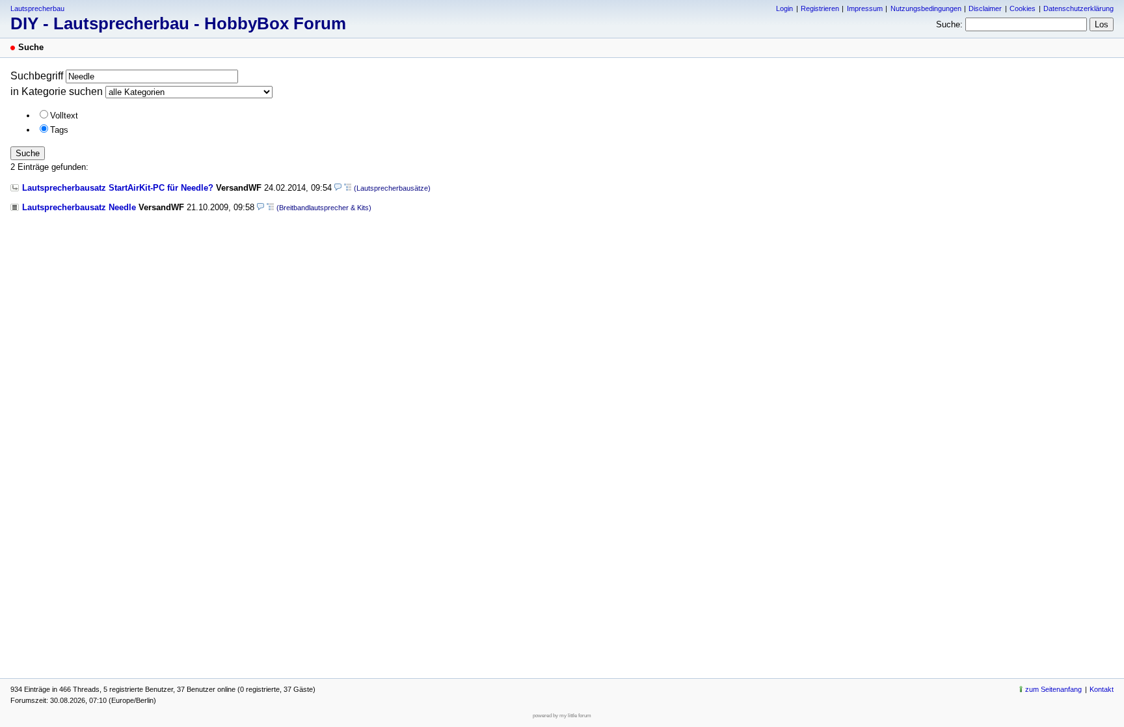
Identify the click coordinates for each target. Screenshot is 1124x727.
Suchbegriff (36, 75)
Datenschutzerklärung (1078, 8)
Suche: (949, 24)
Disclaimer (985, 8)
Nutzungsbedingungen (925, 8)
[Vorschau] (337, 188)
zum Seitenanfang (1053, 689)
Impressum (865, 8)
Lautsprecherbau (37, 8)
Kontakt (1102, 689)
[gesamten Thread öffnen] (347, 188)
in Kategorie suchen (56, 91)
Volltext (64, 115)
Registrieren (820, 8)
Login (784, 8)
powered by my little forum (562, 716)
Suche (28, 153)
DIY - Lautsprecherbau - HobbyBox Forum (178, 23)
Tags (59, 130)
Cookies (1023, 8)
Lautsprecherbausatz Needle (79, 207)
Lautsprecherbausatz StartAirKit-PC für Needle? (117, 188)
